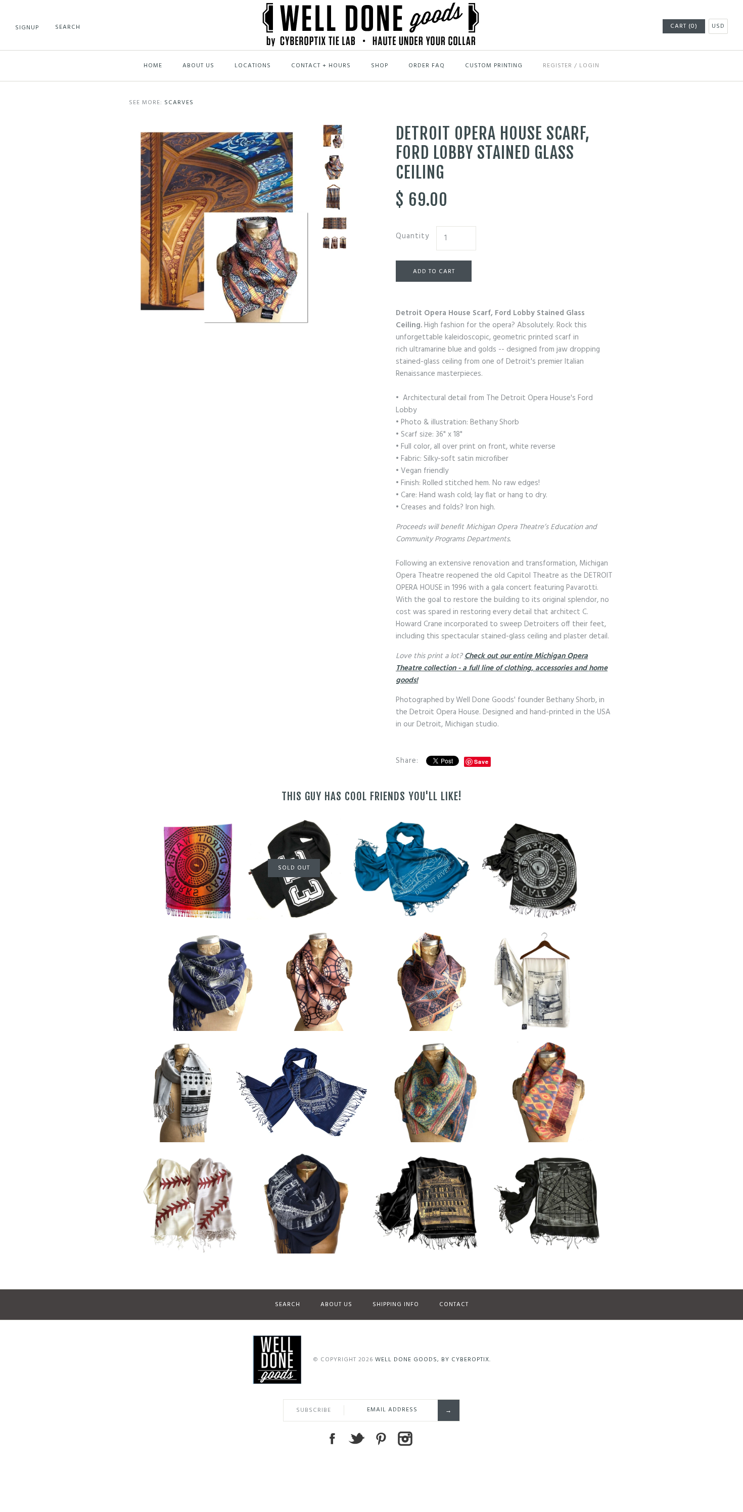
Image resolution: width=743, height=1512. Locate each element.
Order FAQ (426, 66)
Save (481, 761)
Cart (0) (684, 26)
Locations (253, 66)
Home (153, 66)
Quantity (412, 236)
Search (287, 1305)
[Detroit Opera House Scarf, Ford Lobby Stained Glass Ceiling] (223, 130)
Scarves (179, 103)
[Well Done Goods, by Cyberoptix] (371, 9)
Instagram (405, 1439)
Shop (379, 66)
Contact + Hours (321, 66)
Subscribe (313, 1410)
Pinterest (380, 1439)
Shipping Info (396, 1305)
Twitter (356, 1439)
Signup (27, 28)
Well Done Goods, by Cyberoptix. (433, 1360)
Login (589, 66)
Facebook (332, 1439)
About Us (198, 66)
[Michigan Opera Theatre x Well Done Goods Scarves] (334, 243)
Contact (454, 1305)
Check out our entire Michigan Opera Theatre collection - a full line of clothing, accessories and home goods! (502, 668)
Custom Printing (494, 66)
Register (557, 66)
